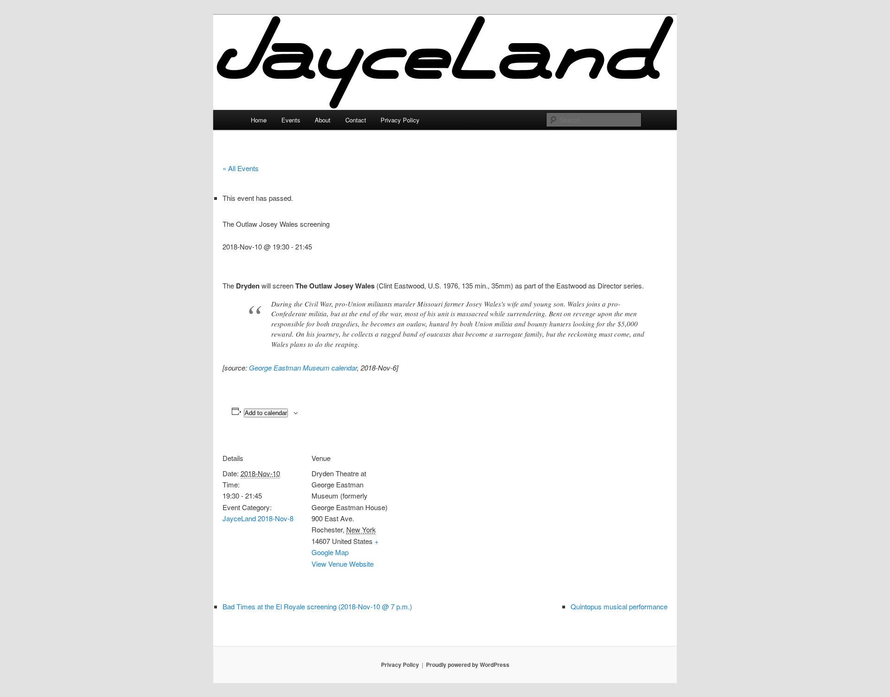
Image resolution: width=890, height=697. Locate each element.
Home (259, 119)
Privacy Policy (400, 119)
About (323, 119)
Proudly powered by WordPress (467, 664)
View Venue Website (343, 564)
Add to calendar (266, 412)
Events (290, 119)
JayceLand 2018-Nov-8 (257, 518)
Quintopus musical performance (619, 606)
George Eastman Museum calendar (303, 367)
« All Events (240, 168)
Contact (355, 119)
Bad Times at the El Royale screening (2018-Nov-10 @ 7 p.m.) (317, 606)
